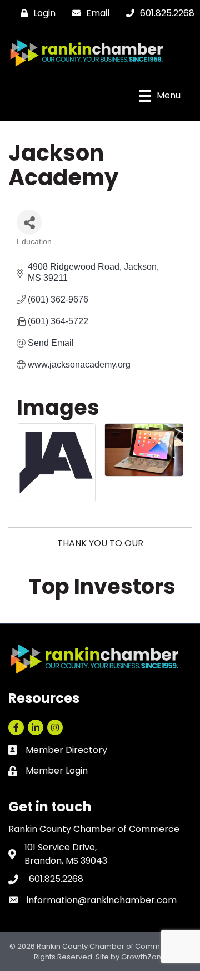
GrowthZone (143, 957)
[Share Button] (29, 222)
